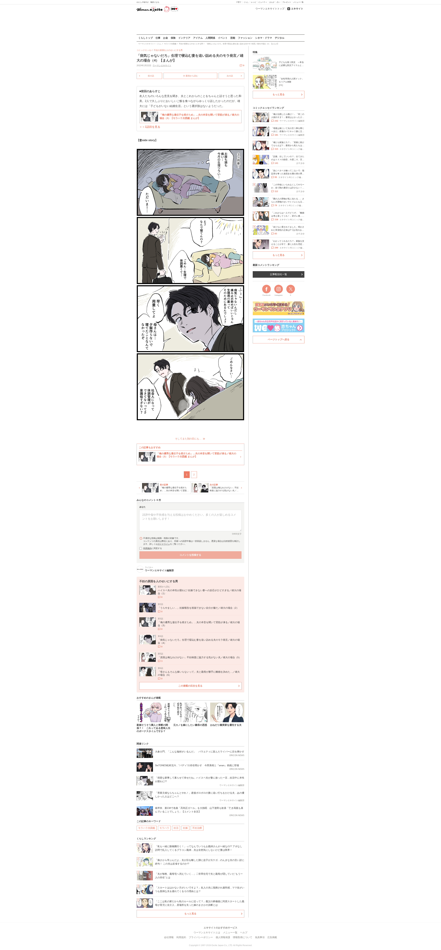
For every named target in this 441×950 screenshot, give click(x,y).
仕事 (158, 37)
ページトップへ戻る (278, 339)
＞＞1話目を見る (149, 126)
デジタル (279, 37)
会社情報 (169, 937)
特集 (255, 52)
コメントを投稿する (190, 554)
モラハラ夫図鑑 (146, 828)
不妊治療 (197, 828)
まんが (271, 2)
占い (278, 2)
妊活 (176, 828)
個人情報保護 (223, 937)
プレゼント (286, 2)
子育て (238, 2)
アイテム (198, 37)
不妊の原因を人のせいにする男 (168, 50)
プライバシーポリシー (201, 937)
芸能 (232, 37)
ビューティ (262, 2)
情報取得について (242, 937)
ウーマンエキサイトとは (207, 932)
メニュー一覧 (298, 2)
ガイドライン (164, 544)
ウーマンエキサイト (162, 65)
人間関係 (210, 37)
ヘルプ (243, 932)
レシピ (253, 2)
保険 (173, 37)
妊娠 (185, 828)
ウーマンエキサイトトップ (269, 8)
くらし (246, 2)
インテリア (184, 37)
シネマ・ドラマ (263, 37)
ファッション (245, 37)
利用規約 (147, 548)
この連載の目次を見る (190, 685)
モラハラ (164, 828)
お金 (165, 37)
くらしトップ (145, 37)
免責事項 (260, 937)
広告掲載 (272, 937)
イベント (223, 37)
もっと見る (190, 913)
